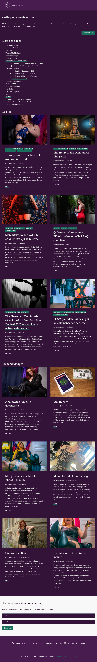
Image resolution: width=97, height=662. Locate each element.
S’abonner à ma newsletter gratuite (18, 99)
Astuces (8, 148)
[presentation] (24, 130)
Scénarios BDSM (15, 68)
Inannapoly (60, 401)
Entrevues (9, 228)
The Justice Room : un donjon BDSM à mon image (24, 63)
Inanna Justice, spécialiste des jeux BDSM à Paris (23, 66)
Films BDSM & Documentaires (16, 48)
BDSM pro (72, 148)
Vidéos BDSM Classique (14, 53)
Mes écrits (9, 89)
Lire (8, 187)
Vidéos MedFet (11, 58)
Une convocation (15, 553)
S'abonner (8, 628)
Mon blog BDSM (15, 91)
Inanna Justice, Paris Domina (16, 61)
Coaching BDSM (11, 45)
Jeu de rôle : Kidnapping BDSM (23, 71)
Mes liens (8, 50)
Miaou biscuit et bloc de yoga (71, 476)
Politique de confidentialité (66, 656)
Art (55, 148)
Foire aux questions (12, 86)
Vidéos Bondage (11, 56)
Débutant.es (29, 148)
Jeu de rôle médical (19, 79)
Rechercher (88, 33)
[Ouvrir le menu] (93, 5)
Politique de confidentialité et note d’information (23, 102)
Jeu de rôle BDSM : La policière (23, 73)
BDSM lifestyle (18, 148)
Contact (8, 94)
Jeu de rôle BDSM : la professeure (24, 76)
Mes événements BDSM (14, 81)
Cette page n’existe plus (14, 104)
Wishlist (8, 97)
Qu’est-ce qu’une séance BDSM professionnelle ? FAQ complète (70, 236)
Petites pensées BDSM (24, 151)
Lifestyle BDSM (11, 151)
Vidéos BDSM (10, 84)
